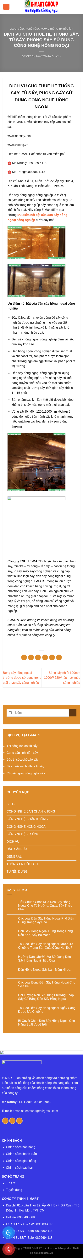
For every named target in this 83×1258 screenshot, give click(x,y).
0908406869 (26, 1217)
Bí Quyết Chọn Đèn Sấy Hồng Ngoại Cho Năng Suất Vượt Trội (46, 1022)
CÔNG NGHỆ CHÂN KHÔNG (27, 819)
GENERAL (14, 856)
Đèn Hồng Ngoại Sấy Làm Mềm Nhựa (44, 969)
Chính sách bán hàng (20, 1147)
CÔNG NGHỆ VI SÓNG (23, 834)
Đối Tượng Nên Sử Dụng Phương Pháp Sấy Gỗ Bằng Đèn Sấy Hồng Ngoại (46, 996)
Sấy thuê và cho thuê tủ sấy (25, 766)
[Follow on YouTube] (19, 1121)
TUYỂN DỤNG (17, 871)
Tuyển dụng (14, 1189)
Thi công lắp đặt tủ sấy (22, 746)
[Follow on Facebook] (5, 1121)
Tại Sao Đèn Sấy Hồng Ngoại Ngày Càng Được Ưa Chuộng (46, 1009)
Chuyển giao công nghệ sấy (26, 773)
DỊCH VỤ (13, 841)
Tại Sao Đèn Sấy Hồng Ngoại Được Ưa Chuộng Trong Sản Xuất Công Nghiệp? (45, 945)
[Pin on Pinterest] (52, 657)
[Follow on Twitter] (12, 1121)
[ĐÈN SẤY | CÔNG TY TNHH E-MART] (41, 7)
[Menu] (6, 7)
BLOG (13, 29)
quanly (56, 56)
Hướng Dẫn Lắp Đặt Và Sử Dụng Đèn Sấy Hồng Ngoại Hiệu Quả (44, 958)
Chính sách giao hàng (21, 1160)
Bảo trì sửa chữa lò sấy (22, 759)
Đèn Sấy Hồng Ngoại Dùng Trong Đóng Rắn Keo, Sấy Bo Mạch (45, 932)
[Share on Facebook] (31, 657)
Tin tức (10, 1183)
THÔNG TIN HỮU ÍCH (61, 29)
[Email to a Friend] (45, 657)
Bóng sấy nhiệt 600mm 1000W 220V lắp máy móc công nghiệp (62, 677)
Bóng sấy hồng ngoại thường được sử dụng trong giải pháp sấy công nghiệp (22, 677)
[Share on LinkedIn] (59, 657)
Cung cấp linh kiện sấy (22, 752)
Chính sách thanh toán (21, 1153)
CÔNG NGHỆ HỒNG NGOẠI (33, 29)
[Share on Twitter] (38, 657)
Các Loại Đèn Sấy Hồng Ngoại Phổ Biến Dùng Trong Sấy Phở (46, 920)
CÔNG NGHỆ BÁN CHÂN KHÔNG (31, 811)
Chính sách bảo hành (20, 1167)
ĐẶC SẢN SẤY (17, 849)
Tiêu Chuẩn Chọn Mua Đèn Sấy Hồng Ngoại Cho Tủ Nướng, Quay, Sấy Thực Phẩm (45, 905)
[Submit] (72, 712)
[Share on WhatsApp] (24, 657)
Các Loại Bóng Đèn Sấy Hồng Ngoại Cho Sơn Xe (46, 984)
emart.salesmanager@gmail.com (35, 1110)
